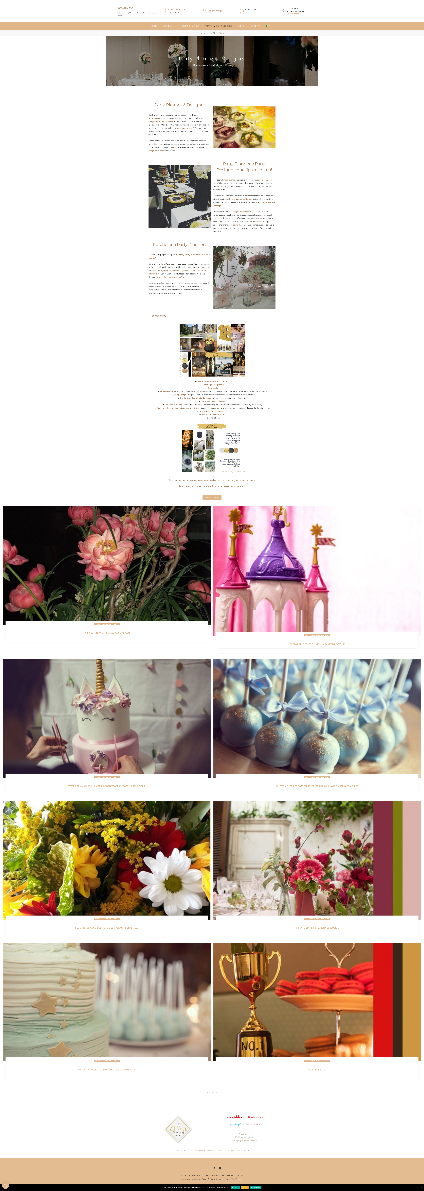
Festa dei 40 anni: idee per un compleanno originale (106, 928)
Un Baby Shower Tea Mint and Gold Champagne (106, 1070)
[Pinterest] (220, 1168)
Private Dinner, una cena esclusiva (317, 928)
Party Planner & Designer (218, 26)
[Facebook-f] (204, 1168)
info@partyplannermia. (158, 290)
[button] (293, 10)
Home (154, 26)
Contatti (256, 26)
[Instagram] (209, 1168)
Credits (239, 1179)
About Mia (168, 26)
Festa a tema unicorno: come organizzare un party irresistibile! (106, 786)
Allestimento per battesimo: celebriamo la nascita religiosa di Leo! (317, 786)
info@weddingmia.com (246, 1137)
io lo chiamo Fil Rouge (236, 202)
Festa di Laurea (317, 1070)
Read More (212, 1093)
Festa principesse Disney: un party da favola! (317, 644)
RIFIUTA (244, 1187)
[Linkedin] (215, 1168)
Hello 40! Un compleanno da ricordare (106, 633)
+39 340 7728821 (215, 11)
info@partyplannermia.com (246, 1140)
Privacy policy (255, 1187)
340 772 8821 (245, 1134)
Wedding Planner (190, 26)
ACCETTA (235, 1187)
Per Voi (241, 26)
